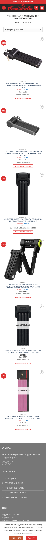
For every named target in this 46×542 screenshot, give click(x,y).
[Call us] (12, 463)
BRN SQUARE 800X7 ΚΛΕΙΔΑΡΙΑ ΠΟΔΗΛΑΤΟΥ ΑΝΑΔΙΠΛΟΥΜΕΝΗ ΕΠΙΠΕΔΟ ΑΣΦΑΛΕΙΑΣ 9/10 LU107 (23, 85)
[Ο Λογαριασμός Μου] (36, 8)
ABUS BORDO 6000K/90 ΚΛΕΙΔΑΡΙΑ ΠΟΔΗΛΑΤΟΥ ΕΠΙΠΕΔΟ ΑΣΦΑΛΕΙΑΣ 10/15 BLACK (23, 220)
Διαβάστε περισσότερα (23, 363)
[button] (4, 8)
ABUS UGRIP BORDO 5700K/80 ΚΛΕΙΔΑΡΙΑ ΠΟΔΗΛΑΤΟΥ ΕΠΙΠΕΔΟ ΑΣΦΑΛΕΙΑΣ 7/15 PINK (23, 417)
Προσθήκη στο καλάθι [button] (23, 98)
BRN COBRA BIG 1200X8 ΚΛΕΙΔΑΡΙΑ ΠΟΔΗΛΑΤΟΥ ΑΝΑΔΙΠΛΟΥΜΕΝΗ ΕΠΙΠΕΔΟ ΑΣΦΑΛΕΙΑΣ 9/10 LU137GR (23, 153)
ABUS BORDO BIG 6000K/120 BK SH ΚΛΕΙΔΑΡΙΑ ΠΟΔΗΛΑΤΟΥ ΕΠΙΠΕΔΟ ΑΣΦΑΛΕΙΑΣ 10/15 (23, 352)
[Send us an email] (8, 463)
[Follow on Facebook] (4, 463)
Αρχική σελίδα (14, 16)
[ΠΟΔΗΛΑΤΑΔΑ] (20, 8)
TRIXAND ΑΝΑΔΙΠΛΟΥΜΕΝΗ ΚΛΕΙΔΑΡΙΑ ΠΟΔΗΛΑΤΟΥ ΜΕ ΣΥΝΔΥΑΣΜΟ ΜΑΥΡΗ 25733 (23, 286)
